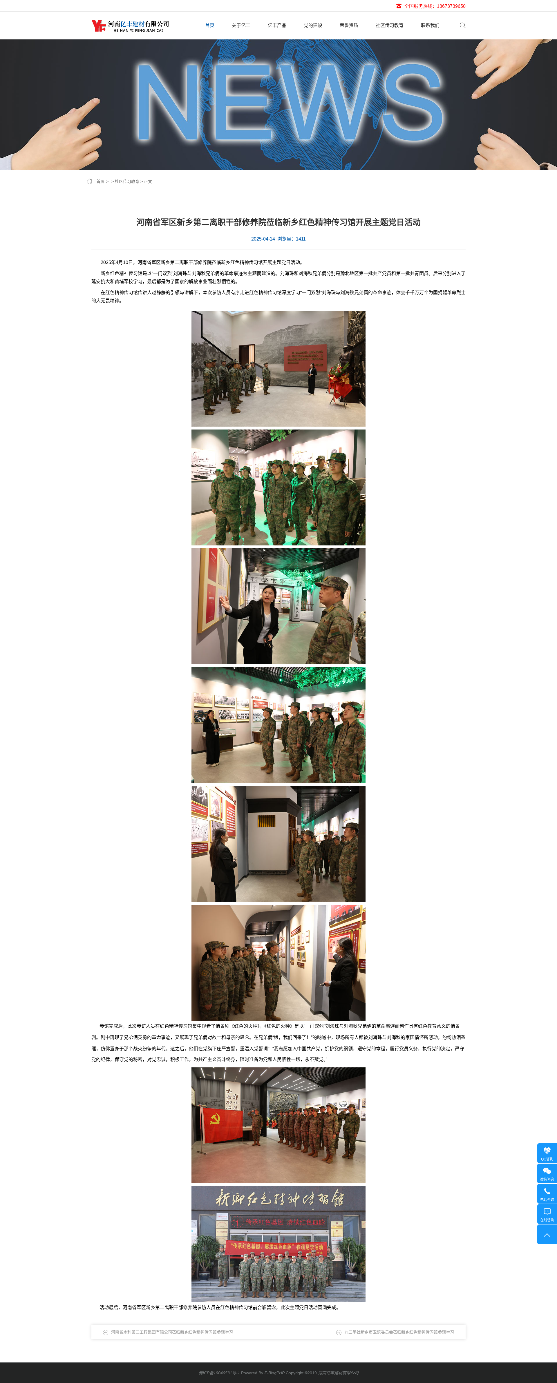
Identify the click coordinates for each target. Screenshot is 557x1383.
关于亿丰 (241, 25)
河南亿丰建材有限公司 (338, 1373)
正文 (148, 181)
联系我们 (430, 25)
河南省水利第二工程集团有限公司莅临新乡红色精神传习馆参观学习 (172, 1332)
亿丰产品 (277, 25)
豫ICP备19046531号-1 (219, 1373)
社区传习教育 (390, 25)
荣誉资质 (349, 25)
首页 (209, 25)
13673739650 (451, 6)
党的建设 (313, 25)
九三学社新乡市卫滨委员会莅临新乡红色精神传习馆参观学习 (399, 1332)
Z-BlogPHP (274, 1373)
